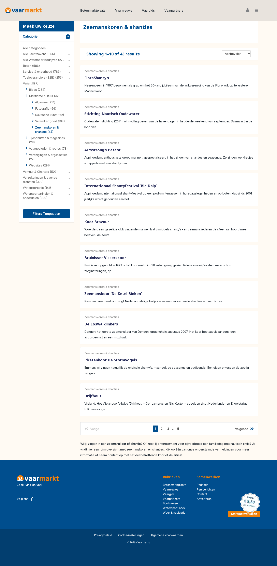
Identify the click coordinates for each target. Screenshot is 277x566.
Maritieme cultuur (45, 96)
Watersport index (174, 508)
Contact (202, 494)
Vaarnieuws (123, 10)
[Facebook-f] (31, 499)
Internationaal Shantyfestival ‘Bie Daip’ (120, 185)
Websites (39, 165)
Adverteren (204, 498)
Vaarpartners (173, 10)
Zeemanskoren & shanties (101, 71)
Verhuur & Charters (40, 172)
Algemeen (45, 102)
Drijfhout (92, 395)
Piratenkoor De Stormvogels (110, 360)
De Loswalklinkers (101, 324)
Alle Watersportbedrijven (44, 60)
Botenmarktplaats (92, 10)
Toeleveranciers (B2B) (43, 77)
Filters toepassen (46, 214)
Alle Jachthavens (39, 54)
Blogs (37, 90)
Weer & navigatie (174, 512)
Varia (31, 83)
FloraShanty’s (96, 77)
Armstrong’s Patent (102, 149)
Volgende (241, 429)
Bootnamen (170, 503)
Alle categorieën (34, 48)
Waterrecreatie (38, 188)
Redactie (202, 484)
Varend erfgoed (50, 121)
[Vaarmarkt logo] (23, 10)
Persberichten (206, 489)
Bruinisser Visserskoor (105, 257)
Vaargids (148, 10)
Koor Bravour (96, 221)
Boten (31, 66)
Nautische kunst (49, 115)
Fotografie (45, 108)
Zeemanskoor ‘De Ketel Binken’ (113, 293)
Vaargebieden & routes (48, 148)
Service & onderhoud (42, 71)
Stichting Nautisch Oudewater (112, 113)
